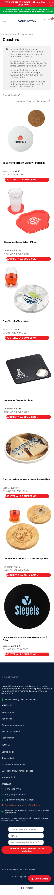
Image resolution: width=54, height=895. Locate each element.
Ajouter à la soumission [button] (21, 179)
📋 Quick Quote (39, 878)
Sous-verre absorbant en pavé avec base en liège (26, 479)
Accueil (6, 34)
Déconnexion (7, 737)
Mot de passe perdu (11, 731)
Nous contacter (9, 777)
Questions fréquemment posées (17, 771)
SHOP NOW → (24, 5)
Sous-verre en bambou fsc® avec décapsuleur (26, 558)
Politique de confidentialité (23, 877)
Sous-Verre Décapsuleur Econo (19, 400)
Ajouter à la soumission (22, 259)
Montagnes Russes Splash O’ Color (20, 242)
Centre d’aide (7, 752)
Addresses (6, 718)
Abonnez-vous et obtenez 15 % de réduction (27, 849)
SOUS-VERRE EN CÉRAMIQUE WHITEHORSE (24, 163)
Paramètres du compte (12, 725)
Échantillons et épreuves (13, 764)
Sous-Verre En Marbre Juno (16, 321)
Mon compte (7, 712)
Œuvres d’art (7, 758)
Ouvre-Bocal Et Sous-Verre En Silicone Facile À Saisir (25, 638)
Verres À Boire (17, 34)
